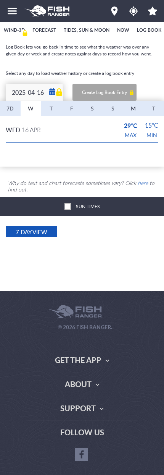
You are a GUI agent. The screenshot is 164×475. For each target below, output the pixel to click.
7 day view (31, 232)
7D (10, 108)
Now (123, 30)
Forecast (44, 30)
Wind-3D (14, 30)
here (143, 182)
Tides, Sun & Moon (86, 30)
